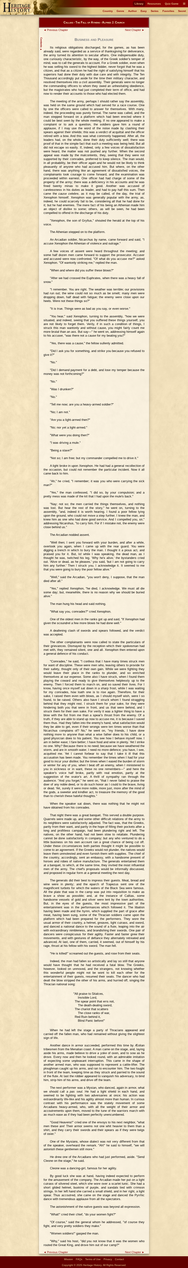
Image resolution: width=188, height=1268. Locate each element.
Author (132, 11)
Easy (144, 11)
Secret (182, 11)
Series (154, 11)
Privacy (108, 1259)
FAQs (79, 1259)
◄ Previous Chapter (56, 30)
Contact (119, 1259)
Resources (154, 3)
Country (108, 11)
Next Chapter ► (134, 30)
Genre (120, 11)
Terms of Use (93, 1259)
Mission (68, 1259)
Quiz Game (171, 3)
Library (139, 3)
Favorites (168, 11)
